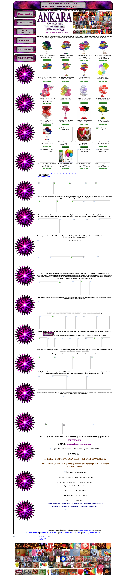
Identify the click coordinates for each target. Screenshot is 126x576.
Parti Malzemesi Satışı (85, 530)
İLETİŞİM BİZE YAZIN (92, 533)
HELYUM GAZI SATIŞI (50, 533)
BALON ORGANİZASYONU (71, 533)
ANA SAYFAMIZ (33, 533)
